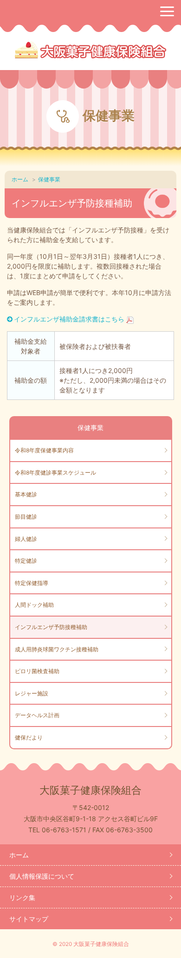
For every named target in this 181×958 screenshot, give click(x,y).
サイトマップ (28, 919)
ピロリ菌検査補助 (37, 671)
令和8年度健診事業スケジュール (55, 472)
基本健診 (26, 494)
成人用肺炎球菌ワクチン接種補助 (56, 649)
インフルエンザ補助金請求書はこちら (69, 319)
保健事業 (49, 179)
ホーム (20, 179)
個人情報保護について (41, 876)
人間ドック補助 (34, 604)
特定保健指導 (31, 582)
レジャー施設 (31, 693)
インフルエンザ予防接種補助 (51, 627)
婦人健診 (26, 538)
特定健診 (26, 560)
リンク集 (22, 897)
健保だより (29, 737)
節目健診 (26, 516)
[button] (167, 11)
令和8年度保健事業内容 (44, 450)
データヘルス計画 (37, 715)
